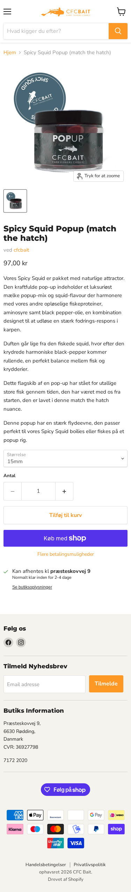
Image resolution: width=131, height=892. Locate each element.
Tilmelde (106, 684)
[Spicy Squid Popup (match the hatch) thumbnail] (15, 201)
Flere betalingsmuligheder (65, 554)
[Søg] (118, 31)
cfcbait (21, 249)
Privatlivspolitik (90, 865)
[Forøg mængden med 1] (64, 491)
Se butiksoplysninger (32, 587)
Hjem (9, 53)
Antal (9, 476)
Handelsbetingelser (46, 865)
